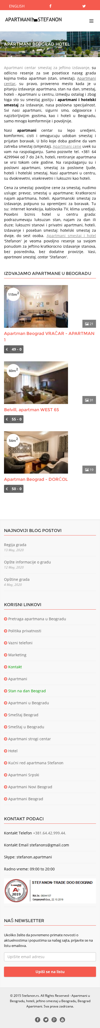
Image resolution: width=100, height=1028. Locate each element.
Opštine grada (17, 579)
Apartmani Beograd (25, 798)
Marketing (16, 654)
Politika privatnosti (24, 630)
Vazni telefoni (20, 642)
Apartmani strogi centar (29, 738)
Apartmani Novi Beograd (29, 786)
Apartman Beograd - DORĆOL (36, 479)
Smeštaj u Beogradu (25, 726)
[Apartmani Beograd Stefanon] (33, 19)
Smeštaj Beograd (22, 714)
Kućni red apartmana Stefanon (35, 762)
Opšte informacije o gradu (27, 562)
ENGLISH (17, 6)
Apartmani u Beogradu (28, 702)
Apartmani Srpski (23, 774)
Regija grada (15, 544)
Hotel (12, 750)
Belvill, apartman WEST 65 (31, 409)
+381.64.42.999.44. (49, 832)
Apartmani (17, 678)
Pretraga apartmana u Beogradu (36, 618)
